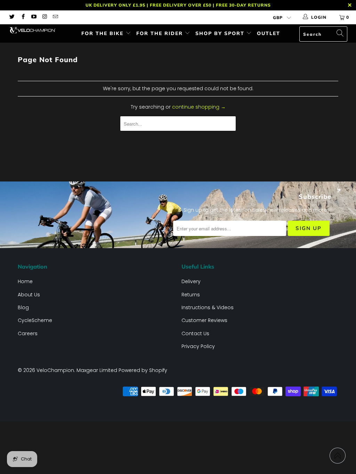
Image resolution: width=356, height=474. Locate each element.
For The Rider (160, 33)
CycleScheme (35, 320)
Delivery (191, 281)
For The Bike (103, 33)
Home (25, 281)
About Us (29, 294)
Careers (28, 333)
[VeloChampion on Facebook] (22, 17)
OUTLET (268, 33)
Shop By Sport (220, 33)
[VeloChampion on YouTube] (34, 17)
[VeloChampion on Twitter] (12, 17)
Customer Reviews (204, 320)
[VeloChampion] (32, 30)
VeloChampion (55, 370)
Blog (23, 307)
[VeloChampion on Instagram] (44, 17)
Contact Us (195, 333)
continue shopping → (199, 106)
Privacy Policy (198, 346)
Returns (190, 294)
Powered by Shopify (143, 370)
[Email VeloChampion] (55, 17)
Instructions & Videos (207, 307)
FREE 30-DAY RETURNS (243, 5)
